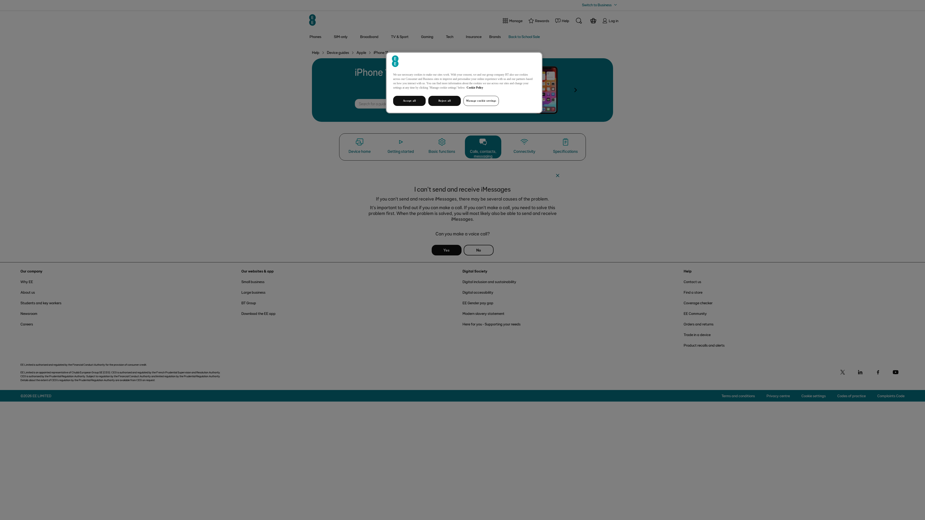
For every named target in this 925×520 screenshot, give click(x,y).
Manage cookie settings (481, 100)
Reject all (444, 100)
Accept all (409, 100)
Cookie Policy (475, 87)
